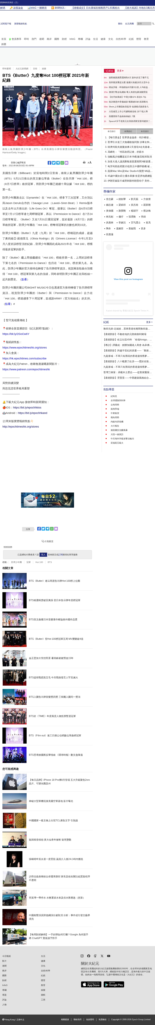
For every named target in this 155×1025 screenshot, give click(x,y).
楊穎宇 (134, 210)
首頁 (3, 39)
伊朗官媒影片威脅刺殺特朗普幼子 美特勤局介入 (130, 181)
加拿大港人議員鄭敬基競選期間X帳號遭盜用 (130, 161)
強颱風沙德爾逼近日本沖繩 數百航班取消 (130, 156)
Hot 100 (39, 562)
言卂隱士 (136, 222)
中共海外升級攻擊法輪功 (122, 438)
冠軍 (28, 562)
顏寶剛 (122, 210)
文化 (110, 39)
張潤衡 (132, 216)
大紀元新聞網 (22, 68)
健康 (103, 39)
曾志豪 (109, 199)
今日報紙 (6, 956)
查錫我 (132, 228)
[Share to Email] (66, 163)
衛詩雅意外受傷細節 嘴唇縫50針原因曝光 (128, 102)
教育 (146, 39)
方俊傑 (147, 199)
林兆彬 (109, 216)
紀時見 (114, 396)
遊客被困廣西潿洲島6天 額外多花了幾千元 (129, 77)
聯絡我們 (77, 1019)
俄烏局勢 (115, 417)
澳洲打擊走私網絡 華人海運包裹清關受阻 (128, 92)
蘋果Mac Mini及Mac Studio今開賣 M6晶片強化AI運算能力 (130, 171)
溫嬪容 (119, 228)
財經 (64, 39)
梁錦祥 (122, 205)
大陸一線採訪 (117, 434)
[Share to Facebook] (49, 163)
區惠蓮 (109, 234)
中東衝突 (115, 413)
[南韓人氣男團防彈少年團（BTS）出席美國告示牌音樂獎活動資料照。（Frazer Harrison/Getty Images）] (47, 116)
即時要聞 (6, 68)
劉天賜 (134, 199)
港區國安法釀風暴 (119, 430)
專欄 (80, 39)
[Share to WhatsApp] (62, 163)
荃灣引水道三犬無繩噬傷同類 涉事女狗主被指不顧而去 (130, 142)
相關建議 (65, 1019)
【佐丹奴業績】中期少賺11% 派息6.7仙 (127, 97)
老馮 (148, 222)
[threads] (95, 956)
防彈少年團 (16, 562)
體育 (138, 39)
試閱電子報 (6, 23)
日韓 (35, 68)
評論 (88, 39)
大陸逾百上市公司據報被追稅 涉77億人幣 (128, 111)
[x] (102, 956)
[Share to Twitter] (54, 163)
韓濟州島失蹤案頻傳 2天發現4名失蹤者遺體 (130, 147)
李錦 (143, 216)
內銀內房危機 (117, 421)
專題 (4, 995)
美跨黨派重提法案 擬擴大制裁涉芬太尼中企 (129, 82)
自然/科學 (121, 39)
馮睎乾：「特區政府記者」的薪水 (126, 152)
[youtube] (108, 956)
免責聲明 (90, 1019)
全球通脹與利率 (118, 400)
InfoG (72, 39)
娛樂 (3, 44)
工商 (43, 999)
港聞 (41, 39)
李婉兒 (122, 222)
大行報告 (115, 426)
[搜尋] (153, 23)
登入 (43, 554)
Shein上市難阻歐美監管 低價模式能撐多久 (129, 106)
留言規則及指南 (8, 546)
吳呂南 (134, 205)
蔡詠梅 (147, 210)
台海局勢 (115, 404)
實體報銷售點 (20, 23)
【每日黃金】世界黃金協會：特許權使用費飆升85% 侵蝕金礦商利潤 (129, 137)
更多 (143, 228)
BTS (50, 562)
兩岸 (49, 39)
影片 (4, 961)
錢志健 (109, 205)
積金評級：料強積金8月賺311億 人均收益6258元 (128, 87)
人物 (4, 1004)
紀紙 (131, 39)
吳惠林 (109, 222)
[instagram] (82, 956)
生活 (95, 39)
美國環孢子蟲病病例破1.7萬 (122, 116)
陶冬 (108, 228)
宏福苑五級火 (117, 443)
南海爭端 (115, 409)
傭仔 (121, 216)
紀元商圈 (129, 23)
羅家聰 (147, 205)
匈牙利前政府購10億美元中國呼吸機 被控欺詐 (130, 166)
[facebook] (88, 956)
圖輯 (43, 995)
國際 (56, 39)
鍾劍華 (122, 199)
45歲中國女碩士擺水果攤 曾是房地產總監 (130, 176)
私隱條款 (103, 1019)
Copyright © (116, 1019)
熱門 (34, 39)
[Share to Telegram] (58, 163)
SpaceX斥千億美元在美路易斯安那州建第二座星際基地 (130, 121)
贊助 (120, 23)
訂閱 (60, 554)
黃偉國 (109, 210)
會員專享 (16, 39)
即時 (26, 39)
